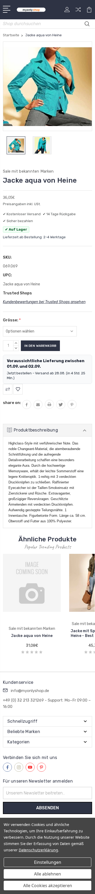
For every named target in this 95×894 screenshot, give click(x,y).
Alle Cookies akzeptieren (47, 885)
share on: (12, 402)
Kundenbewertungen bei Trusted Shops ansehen (44, 302)
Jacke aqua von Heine (32, 636)
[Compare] (78, 11)
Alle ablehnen (47, 874)
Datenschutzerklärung (38, 849)
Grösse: (12, 320)
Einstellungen (47, 862)
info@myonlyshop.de (30, 690)
